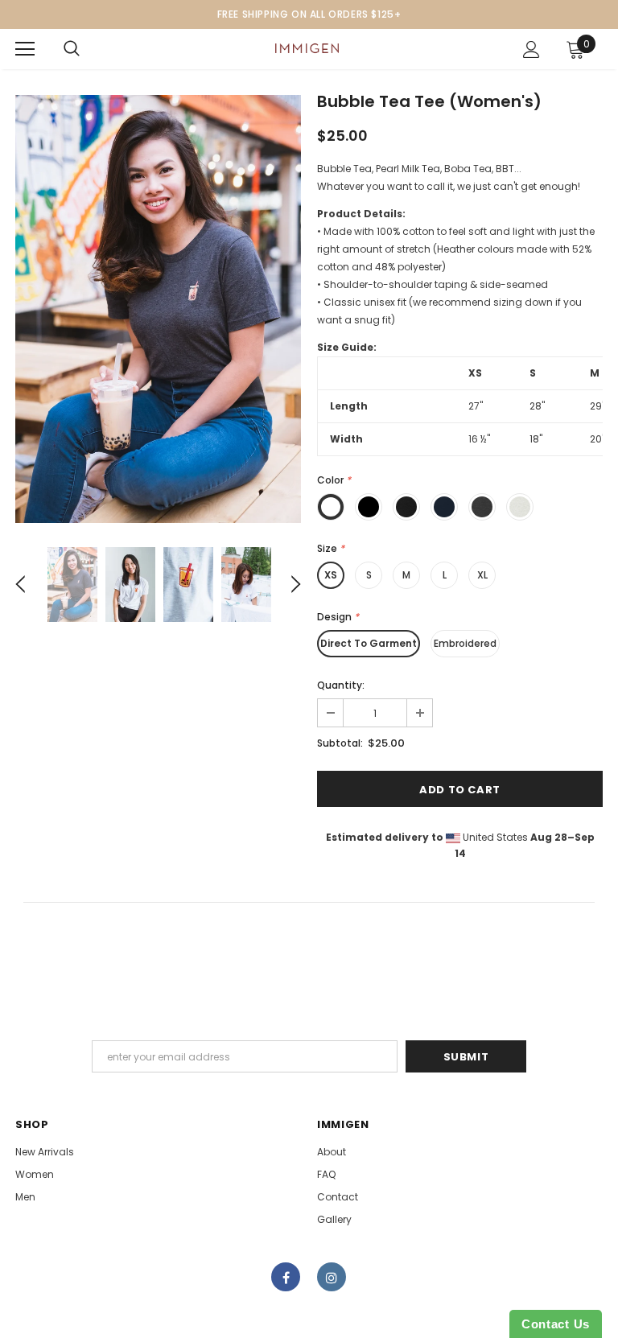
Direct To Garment (368, 643)
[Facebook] (285, 1276)
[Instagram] (331, 1276)
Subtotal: (340, 743)
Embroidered (465, 643)
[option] (158, 309)
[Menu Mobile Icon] (25, 49)
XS (330, 575)
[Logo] (307, 48)
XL (482, 575)
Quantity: (341, 685)
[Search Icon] (72, 49)
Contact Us (555, 1324)
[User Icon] (531, 49)
